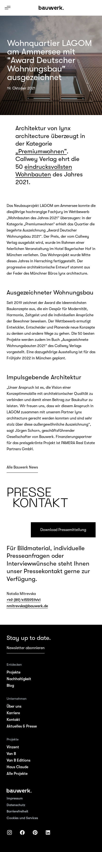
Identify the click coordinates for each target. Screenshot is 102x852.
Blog (10, 685)
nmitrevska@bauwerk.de (27, 606)
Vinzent (13, 747)
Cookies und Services (22, 818)
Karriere (13, 713)
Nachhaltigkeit (19, 679)
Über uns (14, 706)
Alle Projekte (17, 774)
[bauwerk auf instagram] (9, 832)
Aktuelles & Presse (22, 726)
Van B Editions (18, 760)
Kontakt (13, 720)
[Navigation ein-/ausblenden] (7, 7)
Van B (11, 754)
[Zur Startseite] (19, 791)
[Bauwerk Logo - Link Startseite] (51, 8)
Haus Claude (17, 767)
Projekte (13, 672)
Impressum (15, 798)
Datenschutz (16, 805)
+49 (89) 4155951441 (24, 600)
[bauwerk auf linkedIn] (48, 832)
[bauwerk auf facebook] (22, 832)
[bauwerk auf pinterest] (35, 832)
